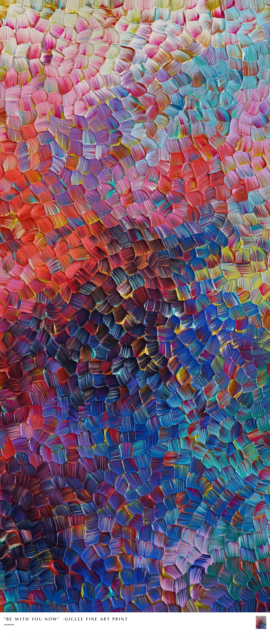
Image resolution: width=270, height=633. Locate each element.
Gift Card (88, 9)
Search (244, 7)
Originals (20, 9)
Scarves (30, 9)
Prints (40, 9)
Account (253, 7)
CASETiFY (50, 9)
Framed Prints (63, 9)
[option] (261, 622)
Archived (99, 9)
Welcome (8, 9)
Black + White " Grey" (115, 9)
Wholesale (76, 9)
